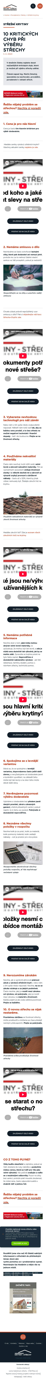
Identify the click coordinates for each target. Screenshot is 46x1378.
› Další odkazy (27, 1376)
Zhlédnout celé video (23, 221)
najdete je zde (31, 147)
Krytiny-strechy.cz (23, 1368)
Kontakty (13, 1343)
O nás (6, 1343)
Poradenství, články (18, 15)
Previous (11, 1303)
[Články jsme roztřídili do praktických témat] (23, 1275)
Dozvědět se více (20, 1243)
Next (34, 1303)
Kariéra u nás (23, 1346)
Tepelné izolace (11, 1373)
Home (6, 15)
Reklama (21, 1343)
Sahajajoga (17, 1376)
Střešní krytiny (33, 15)
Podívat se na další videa (23, 231)
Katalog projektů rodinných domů (28, 1373)
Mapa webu (30, 1343)
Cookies (38, 1343)
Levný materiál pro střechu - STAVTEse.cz (23, 1371)
